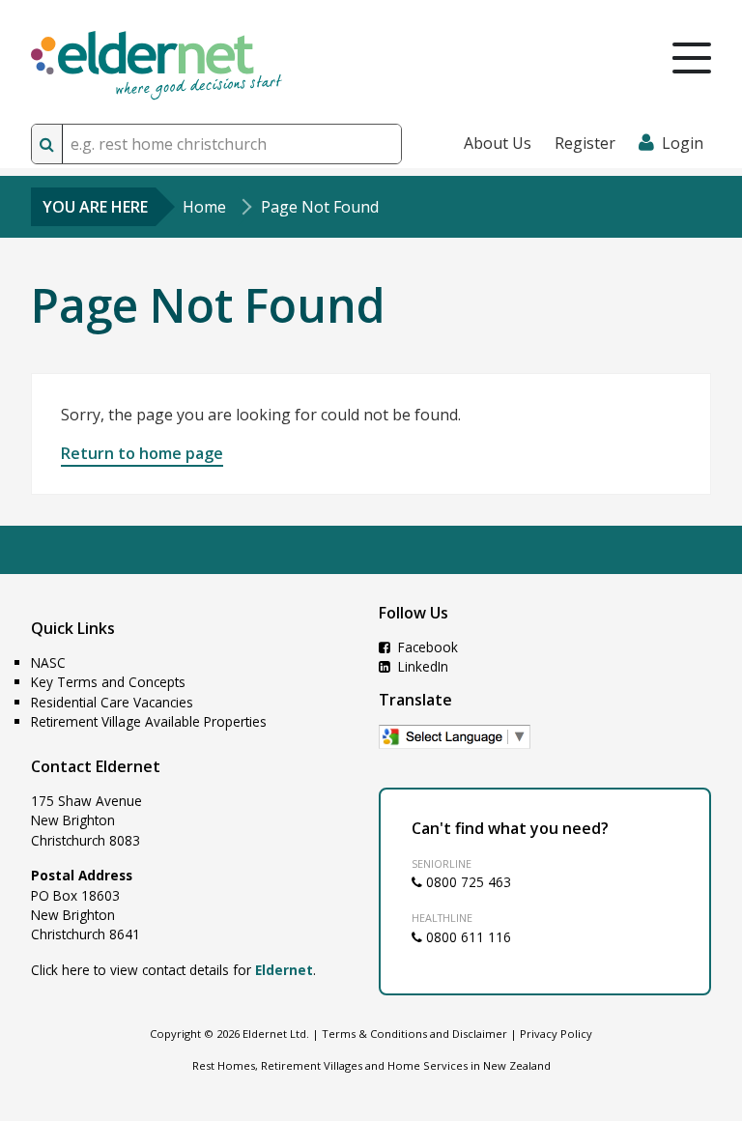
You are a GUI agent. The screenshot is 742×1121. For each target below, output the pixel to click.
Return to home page (142, 453)
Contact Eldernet (95, 766)
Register (585, 143)
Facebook (426, 647)
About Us (497, 143)
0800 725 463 (466, 882)
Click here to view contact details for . (173, 970)
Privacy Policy (556, 1033)
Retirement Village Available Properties (149, 721)
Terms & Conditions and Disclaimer (414, 1033)
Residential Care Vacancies (112, 702)
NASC (48, 662)
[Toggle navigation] (691, 58)
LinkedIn (421, 666)
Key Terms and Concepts (108, 682)
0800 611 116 (466, 937)
